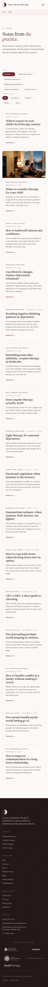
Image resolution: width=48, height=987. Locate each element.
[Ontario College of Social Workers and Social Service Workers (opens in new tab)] (12, 949)
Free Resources (7, 883)
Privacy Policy (14, 980)
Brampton (6, 907)
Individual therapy (9, 836)
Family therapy (7, 844)
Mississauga (6, 903)
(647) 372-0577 (8, 919)
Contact (5, 864)
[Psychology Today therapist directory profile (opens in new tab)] (36, 949)
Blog (4, 876)
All (5, 98)
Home (4, 12)
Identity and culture (12, 89)
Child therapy (7, 848)
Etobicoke (6, 896)
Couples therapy (8, 840)
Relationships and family (13, 84)
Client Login (9, 933)
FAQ (3, 860)
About (4, 868)
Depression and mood (12, 79)
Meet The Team (8, 872)
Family (7, 103)
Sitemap (5, 980)
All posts (8, 74)
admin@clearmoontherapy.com (14, 923)
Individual (15, 98)
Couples (28, 98)
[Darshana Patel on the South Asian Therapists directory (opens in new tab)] (36, 958)
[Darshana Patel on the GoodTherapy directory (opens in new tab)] (12, 965)
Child (18, 103)
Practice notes (31, 89)
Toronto (5, 899)
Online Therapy (8, 879)
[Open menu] (43, 4)
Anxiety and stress (25, 74)
